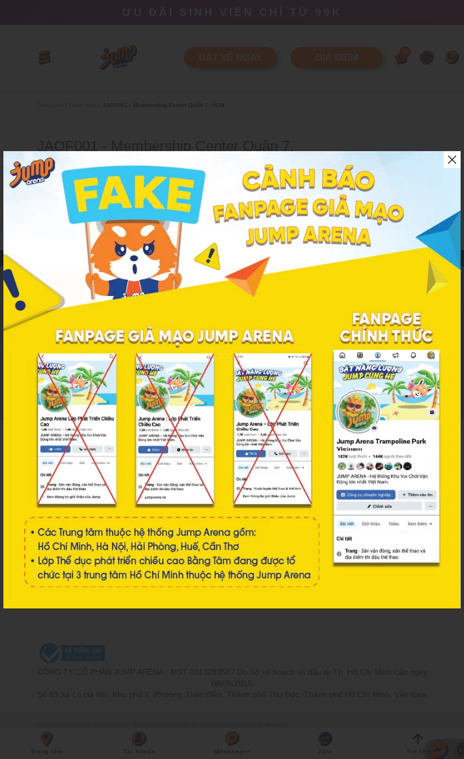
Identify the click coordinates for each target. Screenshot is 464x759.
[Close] (452, 159)
